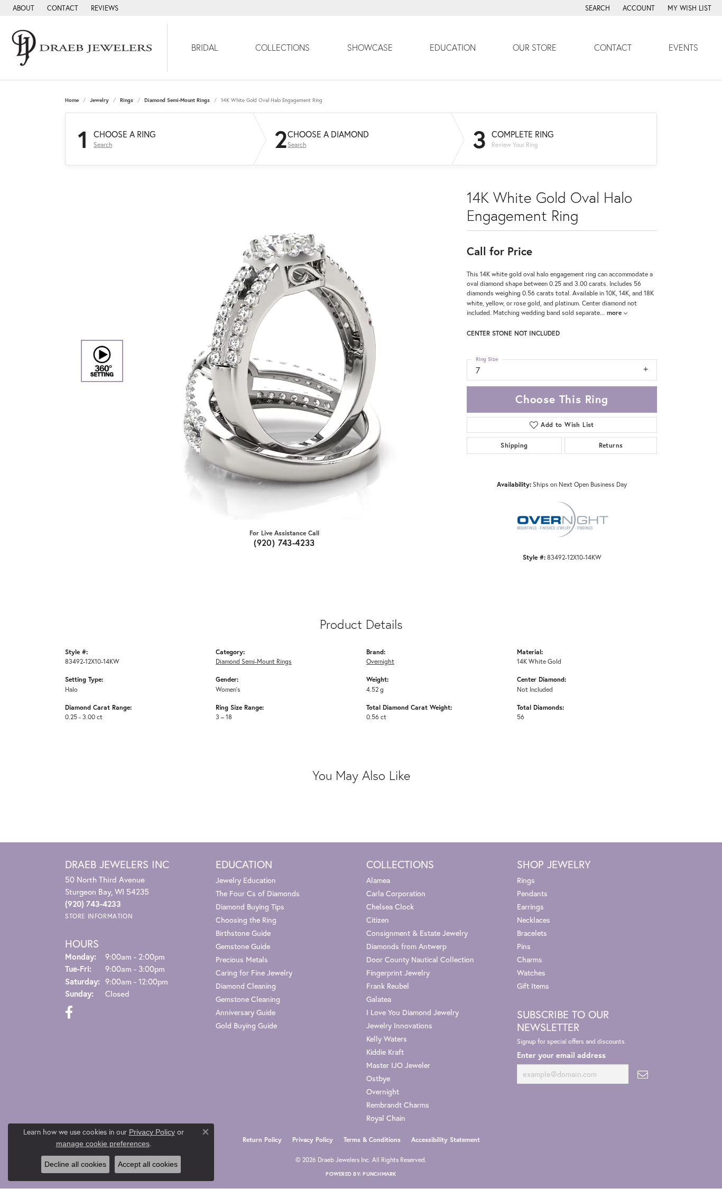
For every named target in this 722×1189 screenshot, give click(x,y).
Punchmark (379, 1174)
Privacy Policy (312, 1140)
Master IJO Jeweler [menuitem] (398, 1065)
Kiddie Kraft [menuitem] (385, 1052)
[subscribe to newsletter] (642, 1074)
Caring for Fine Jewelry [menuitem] (254, 973)
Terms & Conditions (372, 1140)
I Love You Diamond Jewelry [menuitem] (412, 1012)
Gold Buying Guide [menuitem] (246, 1025)
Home (72, 100)
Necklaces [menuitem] (533, 920)
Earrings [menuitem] (530, 907)
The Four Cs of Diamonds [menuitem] (258, 893)
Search (103, 144)
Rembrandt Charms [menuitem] (397, 1105)
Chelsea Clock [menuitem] (390, 907)
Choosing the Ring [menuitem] (246, 920)
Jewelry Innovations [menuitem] (399, 1025)
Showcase (370, 47)
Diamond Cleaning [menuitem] (246, 986)
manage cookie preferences (103, 1143)
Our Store (535, 47)
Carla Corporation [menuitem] (395, 893)
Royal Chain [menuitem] (385, 1118)
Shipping (514, 445)
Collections (282, 47)
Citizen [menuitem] (377, 920)
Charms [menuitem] (529, 959)
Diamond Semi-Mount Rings (177, 100)
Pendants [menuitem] (532, 893)
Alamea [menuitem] (378, 880)
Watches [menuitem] (531, 973)
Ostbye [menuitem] (378, 1078)
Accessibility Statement (445, 1140)
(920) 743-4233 (284, 542)
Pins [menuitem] (524, 946)
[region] (281, 360)
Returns (611, 445)
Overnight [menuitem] (382, 1091)
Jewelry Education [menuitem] (246, 880)
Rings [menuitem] (526, 880)
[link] (22, 8)
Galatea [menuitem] (378, 999)
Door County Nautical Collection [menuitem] (420, 959)
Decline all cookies (75, 1164)
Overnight (380, 661)
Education (453, 47)
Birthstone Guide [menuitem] (243, 933)
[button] (596, 8)
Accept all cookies (148, 1164)
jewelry (99, 100)
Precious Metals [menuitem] (242, 959)
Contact (613, 47)
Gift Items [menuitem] (533, 986)
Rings (126, 100)
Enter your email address (561, 1055)
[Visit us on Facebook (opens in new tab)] (69, 1012)
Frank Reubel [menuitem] (387, 986)
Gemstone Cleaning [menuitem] (248, 999)
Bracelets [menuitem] (532, 933)
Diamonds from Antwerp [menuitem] (406, 946)
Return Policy (262, 1140)
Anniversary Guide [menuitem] (245, 1012)
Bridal (204, 47)
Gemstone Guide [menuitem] (243, 946)
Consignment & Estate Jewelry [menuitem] (417, 933)
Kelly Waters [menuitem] (386, 1039)
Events (683, 47)
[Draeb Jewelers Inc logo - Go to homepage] (84, 48)
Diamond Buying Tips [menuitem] (250, 907)
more (615, 312)
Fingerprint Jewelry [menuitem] (398, 973)
